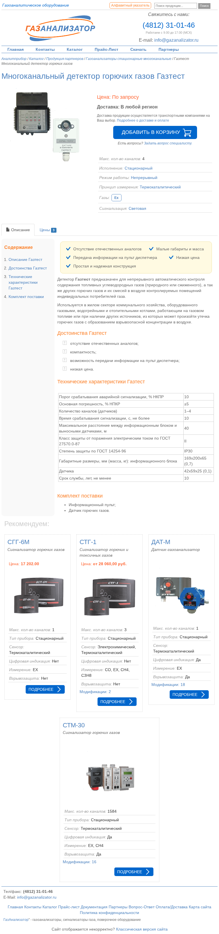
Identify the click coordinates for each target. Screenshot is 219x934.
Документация (94, 907)
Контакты (45, 49)
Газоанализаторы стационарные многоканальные (128, 59)
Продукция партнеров (64, 59)
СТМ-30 (74, 725)
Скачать (138, 49)
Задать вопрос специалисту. (168, 143)
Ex (116, 198)
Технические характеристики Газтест (23, 282)
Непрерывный (144, 177)
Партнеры (169, 49)
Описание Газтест (25, 259)
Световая (137, 208)
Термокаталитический (160, 187)
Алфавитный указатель (130, 5)
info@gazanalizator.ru (176, 40)
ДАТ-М (160, 541)
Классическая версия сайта (142, 929)
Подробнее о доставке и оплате (143, 120)
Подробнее (41, 689)
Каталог (75, 49)
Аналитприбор (14, 59)
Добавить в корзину (151, 132)
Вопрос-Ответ (142, 907)
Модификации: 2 (95, 691)
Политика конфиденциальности (109, 912)
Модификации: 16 (79, 861)
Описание (20, 230)
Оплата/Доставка (172, 907)
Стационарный (139, 168)
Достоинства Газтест (28, 268)
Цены (47, 230)
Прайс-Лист (106, 49)
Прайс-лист (69, 907)
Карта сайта (200, 907)
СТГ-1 (88, 541)
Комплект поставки (26, 296)
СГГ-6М (18, 541)
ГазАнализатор (16, 920)
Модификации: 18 (168, 684)
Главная (15, 49)
